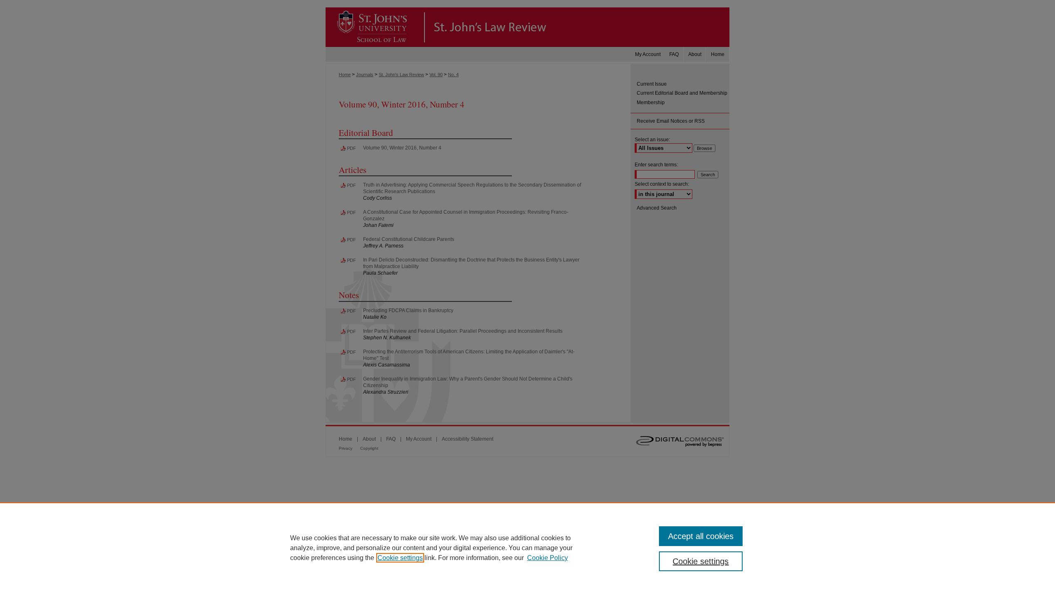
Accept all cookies (701, 536)
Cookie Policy (547, 557)
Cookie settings (400, 557)
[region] (527, 547)
